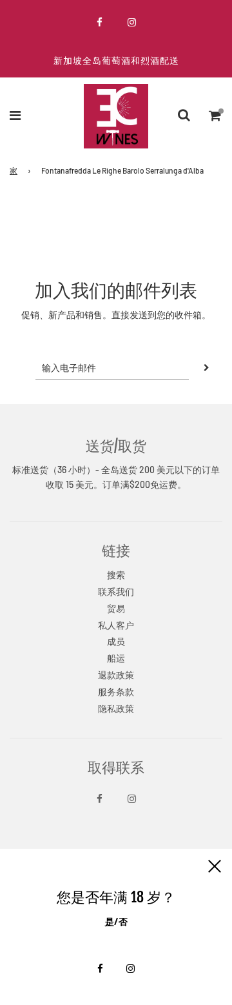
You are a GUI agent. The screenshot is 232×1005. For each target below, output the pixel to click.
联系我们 (116, 591)
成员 (116, 641)
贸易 (116, 608)
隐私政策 (116, 708)
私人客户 (116, 625)
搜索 (116, 574)
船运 (116, 658)
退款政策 (116, 674)
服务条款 (116, 691)
